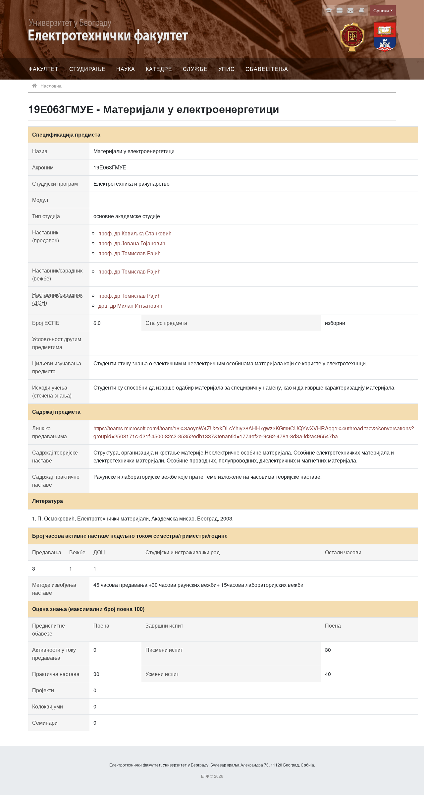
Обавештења (266, 69)
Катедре (159, 69)
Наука (125, 69)
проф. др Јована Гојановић (131, 243)
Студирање (87, 69)
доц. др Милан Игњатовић (130, 305)
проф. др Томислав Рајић (129, 253)
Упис (226, 69)
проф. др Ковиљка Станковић (135, 233)
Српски (381, 10)
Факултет (43, 69)
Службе (195, 69)
